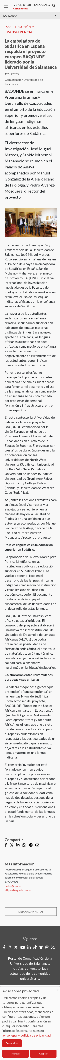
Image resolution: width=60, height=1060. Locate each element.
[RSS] (53, 947)
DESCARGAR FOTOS (30, 911)
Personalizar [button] (12, 1043)
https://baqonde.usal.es (18, 890)
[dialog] (30, 1023)
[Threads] (47, 947)
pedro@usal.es (13, 886)
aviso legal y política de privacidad (26, 1035)
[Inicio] (31, 7)
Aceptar (43, 1053)
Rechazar (15, 1053)
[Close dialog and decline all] (57, 988)
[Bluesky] (41, 947)
